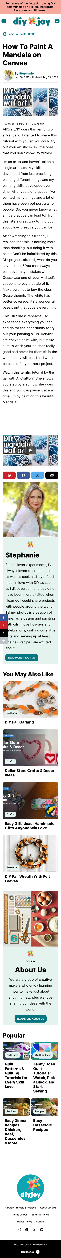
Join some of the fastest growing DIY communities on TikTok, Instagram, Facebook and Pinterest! (30, 7)
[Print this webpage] (4, 640)
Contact (40, 1221)
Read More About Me (21, 657)
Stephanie (26, 73)
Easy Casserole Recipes (42, 1125)
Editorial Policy (40, 1214)
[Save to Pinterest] (4, 625)
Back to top (27, 1251)
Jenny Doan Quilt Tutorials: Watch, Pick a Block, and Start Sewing (44, 1077)
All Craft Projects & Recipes (20, 1207)
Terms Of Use (19, 1214)
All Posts (21, 33)
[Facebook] (26, 1229)
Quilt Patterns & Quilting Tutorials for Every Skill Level (16, 1075)
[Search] (57, 21)
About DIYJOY (48, 1207)
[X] (34, 1229)
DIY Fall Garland (19, 722)
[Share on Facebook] (4, 617)
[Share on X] (4, 633)
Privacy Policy (24, 1221)
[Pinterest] (41, 1229)
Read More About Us (30, 1018)
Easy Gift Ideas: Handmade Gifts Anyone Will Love (29, 825)
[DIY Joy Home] (31, 20)
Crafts (31, 33)
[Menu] (3, 21)
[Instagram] (19, 1229)
